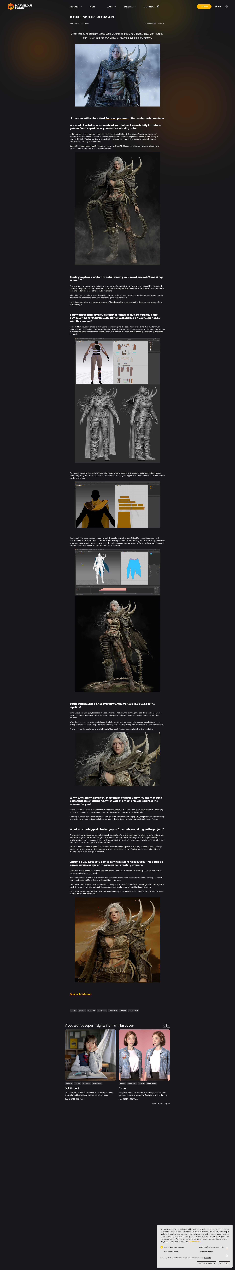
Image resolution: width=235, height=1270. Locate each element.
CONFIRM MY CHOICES (206, 1263)
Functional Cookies (171, 1251)
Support (128, 6)
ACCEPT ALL (224, 1263)
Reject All (207, 1258)
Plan (92, 6)
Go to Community (159, 1103)
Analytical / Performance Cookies (211, 1247)
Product (74, 6)
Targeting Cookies (206, 1251)
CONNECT (150, 6)
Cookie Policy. (194, 1241)
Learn (110, 6)
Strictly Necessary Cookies (174, 1247)
